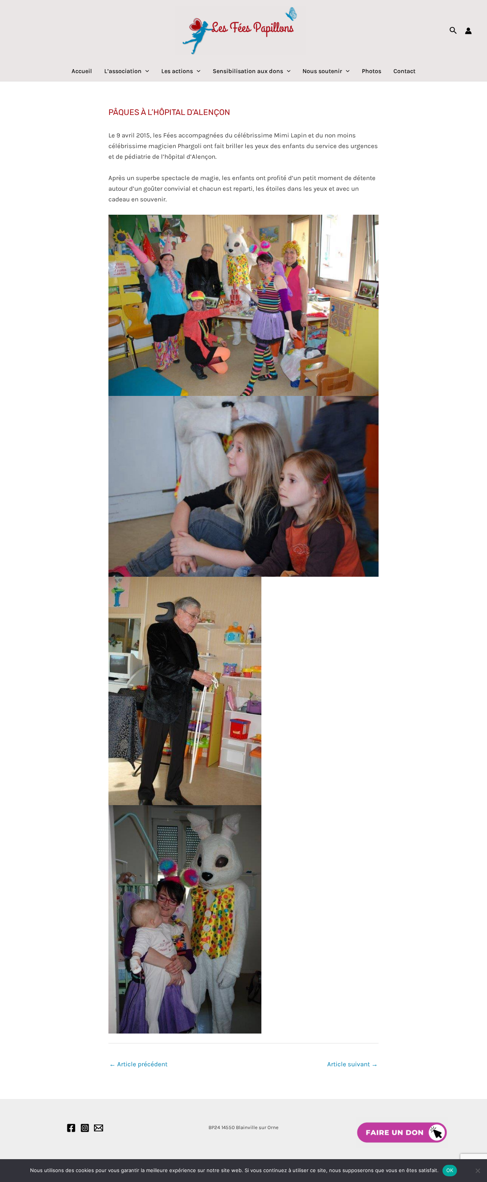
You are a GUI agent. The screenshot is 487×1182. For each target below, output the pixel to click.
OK (450, 1170)
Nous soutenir (322, 71)
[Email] (98, 1128)
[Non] (477, 1170)
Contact (404, 71)
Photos (371, 71)
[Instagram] (84, 1128)
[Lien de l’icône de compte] (468, 30)
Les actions (177, 71)
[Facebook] (71, 1128)
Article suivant (352, 1064)
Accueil (82, 71)
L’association (123, 71)
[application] (145, 71)
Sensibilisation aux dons (248, 71)
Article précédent (138, 1064)
